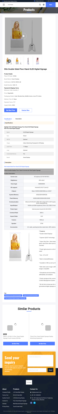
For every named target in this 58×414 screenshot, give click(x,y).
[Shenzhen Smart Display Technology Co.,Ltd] (10, 4)
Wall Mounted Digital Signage (20, 403)
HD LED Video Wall (17, 395)
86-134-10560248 (52, 1)
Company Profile (6, 392)
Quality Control (6, 398)
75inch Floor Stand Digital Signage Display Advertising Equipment (41, 337)
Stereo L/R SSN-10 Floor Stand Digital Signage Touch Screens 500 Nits (13, 337)
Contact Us (5, 400)
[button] (10, 328)
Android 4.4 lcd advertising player (13, 295)
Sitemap (4, 403)
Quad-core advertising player (31, 295)
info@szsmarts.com (39, 1)
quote (50, 4)
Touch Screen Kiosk (17, 406)
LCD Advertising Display (19, 398)
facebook (31, 403)
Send (50, 370)
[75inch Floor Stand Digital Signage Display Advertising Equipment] (42, 324)
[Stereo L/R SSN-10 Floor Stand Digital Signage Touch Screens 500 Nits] (15, 324)
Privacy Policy (5, 406)
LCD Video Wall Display (18, 392)
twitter (34, 403)
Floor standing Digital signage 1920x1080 (15, 298)
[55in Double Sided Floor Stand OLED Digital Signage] (23, 35)
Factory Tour (5, 395)
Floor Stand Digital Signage (19, 400)
